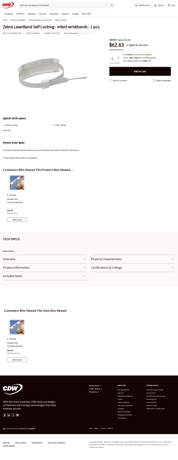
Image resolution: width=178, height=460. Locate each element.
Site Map (6, 442)
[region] (89, 200)
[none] (9, 14)
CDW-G (96, 428)
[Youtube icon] (17, 415)
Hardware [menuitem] (9, 13)
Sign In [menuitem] (161, 5)
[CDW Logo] (7, 5)
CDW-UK (110, 428)
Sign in (132, 45)
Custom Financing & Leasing (155, 396)
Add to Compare (120, 80)
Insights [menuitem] (75, 13)
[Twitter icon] (13, 415)
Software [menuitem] (20, 13)
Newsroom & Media (124, 412)
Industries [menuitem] (54, 13)
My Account (94, 385)
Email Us (32, 429)
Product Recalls (151, 399)
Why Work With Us (123, 390)
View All (6, 130)
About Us (121, 393)
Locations (121, 409)
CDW (90, 428)
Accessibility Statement (125, 396)
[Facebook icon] (4, 415)
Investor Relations (124, 402)
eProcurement (151, 393)
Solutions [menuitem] (31, 13)
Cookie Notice (37, 442)
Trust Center (122, 418)
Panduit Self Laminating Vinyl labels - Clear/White (16, 345)
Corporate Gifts (151, 402)
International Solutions (125, 405)
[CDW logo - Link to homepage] (7, 5)
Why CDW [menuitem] (86, 13)
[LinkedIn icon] (8, 415)
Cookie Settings (9, 445)
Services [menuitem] (42, 13)
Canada (102, 428)
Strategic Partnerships (125, 415)
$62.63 (116, 45)
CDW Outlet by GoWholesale (155, 409)
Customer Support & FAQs (154, 390)
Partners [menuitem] (65, 13)
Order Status (95, 388)
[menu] (142, 5)
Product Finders (151, 405)
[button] (171, 5)
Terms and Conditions (56, 442)
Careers (120, 399)
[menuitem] (136, 5)
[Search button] (112, 5)
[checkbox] (110, 80)
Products (93, 391)
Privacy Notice (20, 442)
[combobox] (62, 5)
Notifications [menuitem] (144, 5)
